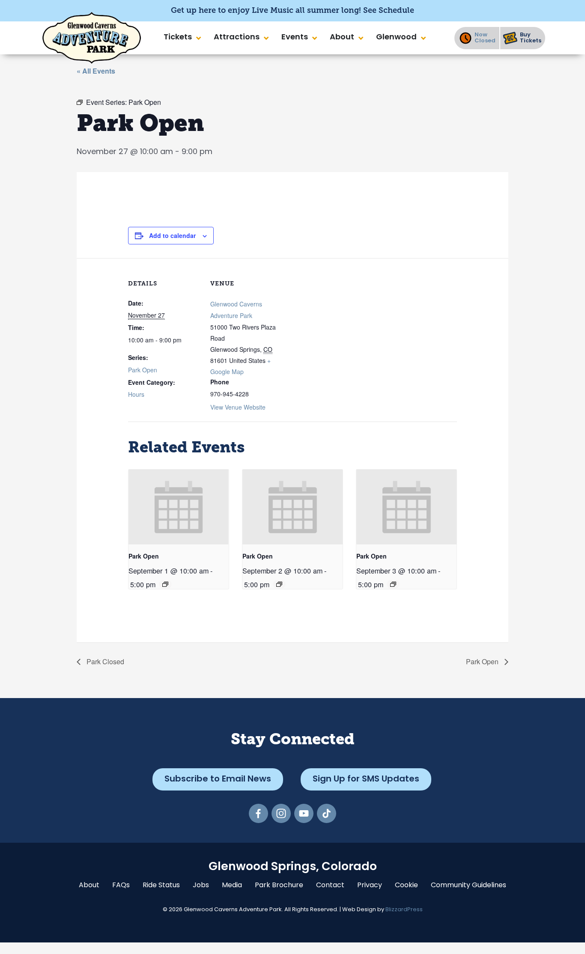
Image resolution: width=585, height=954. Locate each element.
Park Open (142, 370)
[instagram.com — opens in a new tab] (281, 813)
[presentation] (178, 507)
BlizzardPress (404, 909)
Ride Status (161, 885)
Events (294, 38)
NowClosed (485, 38)
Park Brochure (279, 885)
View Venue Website (238, 407)
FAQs (121, 885)
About (342, 38)
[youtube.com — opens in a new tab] (303, 813)
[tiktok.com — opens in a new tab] (326, 813)
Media (232, 885)
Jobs (201, 885)
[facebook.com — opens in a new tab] (258, 813)
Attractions (237, 38)
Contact (330, 885)
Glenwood (396, 38)
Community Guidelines (468, 885)
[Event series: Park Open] (165, 584)
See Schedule (388, 10)
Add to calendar (172, 235)
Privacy (369, 885)
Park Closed (104, 661)
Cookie (406, 885)
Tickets (178, 38)
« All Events (96, 71)
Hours (136, 394)
